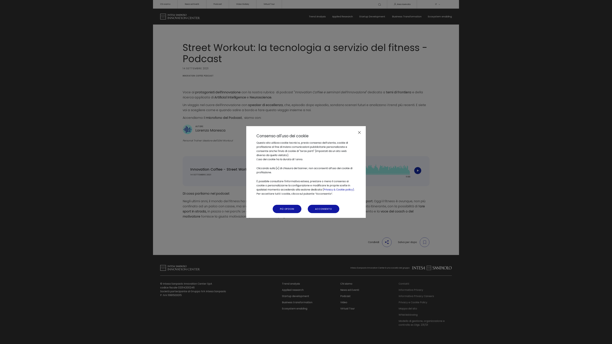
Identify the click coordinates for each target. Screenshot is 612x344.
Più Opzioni (287, 209)
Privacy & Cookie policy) (339, 189)
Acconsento (323, 209)
